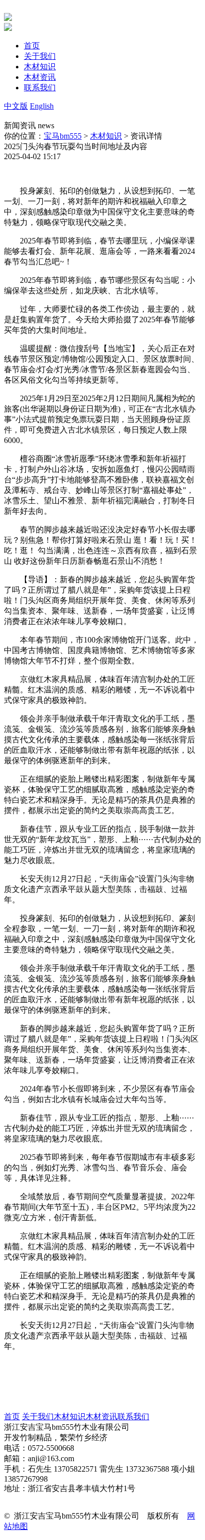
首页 (12, 1416)
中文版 (16, 106)
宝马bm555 (63, 136)
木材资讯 (101, 1416)
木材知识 (106, 136)
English (42, 106)
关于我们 (38, 1416)
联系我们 (133, 1416)
